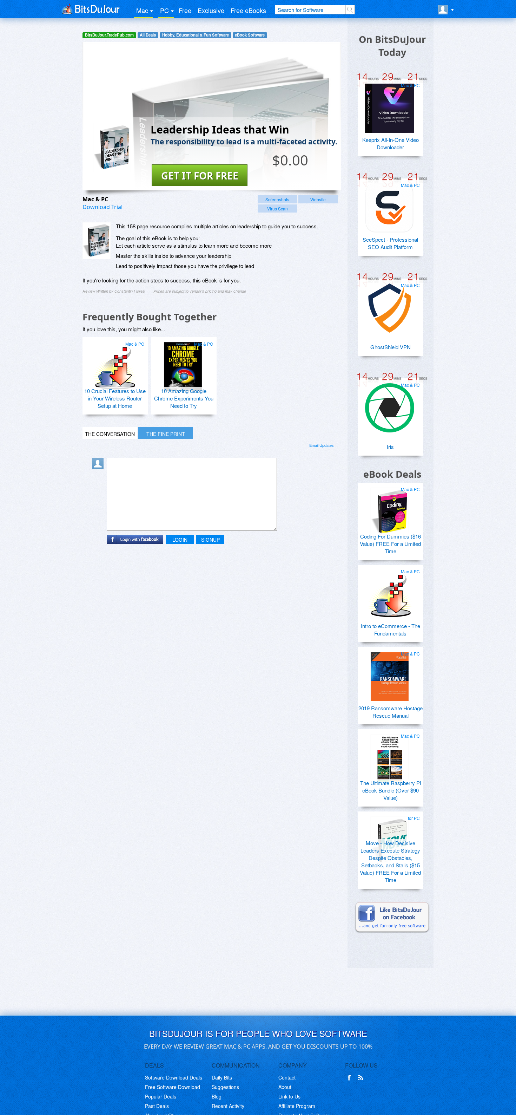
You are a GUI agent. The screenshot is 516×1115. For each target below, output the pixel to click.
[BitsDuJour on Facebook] (350, 1077)
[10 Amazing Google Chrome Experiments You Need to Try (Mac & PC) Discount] (182, 364)
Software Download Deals (173, 1077)
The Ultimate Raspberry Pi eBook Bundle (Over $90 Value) (390, 790)
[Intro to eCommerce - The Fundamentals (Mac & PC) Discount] (389, 591)
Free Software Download (172, 1086)
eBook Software (250, 35)
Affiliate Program (296, 1105)
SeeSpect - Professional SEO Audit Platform (390, 243)
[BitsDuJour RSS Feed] (362, 1077)
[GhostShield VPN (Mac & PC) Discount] (389, 305)
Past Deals (157, 1105)
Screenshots (277, 199)
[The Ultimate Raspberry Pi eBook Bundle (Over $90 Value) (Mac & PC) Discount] (389, 756)
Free (185, 10)
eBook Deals (392, 474)
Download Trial (102, 207)
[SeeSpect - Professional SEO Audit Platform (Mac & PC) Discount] (389, 205)
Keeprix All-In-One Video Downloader (390, 143)
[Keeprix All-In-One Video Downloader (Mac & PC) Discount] (389, 105)
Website (318, 199)
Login (179, 539)
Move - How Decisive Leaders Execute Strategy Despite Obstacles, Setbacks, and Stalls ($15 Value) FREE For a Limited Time (390, 861)
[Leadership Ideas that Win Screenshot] (96, 240)
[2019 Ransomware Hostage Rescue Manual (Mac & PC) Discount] (389, 674)
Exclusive (211, 10)
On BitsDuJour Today (392, 46)
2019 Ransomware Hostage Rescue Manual (390, 711)
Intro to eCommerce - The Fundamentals (390, 629)
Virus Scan (277, 208)
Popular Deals (160, 1096)
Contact (287, 1077)
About (284, 1086)
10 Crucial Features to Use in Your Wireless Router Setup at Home (115, 398)
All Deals (148, 35)
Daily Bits (222, 1077)
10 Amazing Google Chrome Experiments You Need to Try (183, 398)
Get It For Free (199, 175)
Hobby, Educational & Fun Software (195, 35)
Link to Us (289, 1096)
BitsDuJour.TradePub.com (109, 35)
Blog (216, 1096)
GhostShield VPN (390, 347)
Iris (390, 446)
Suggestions (225, 1086)
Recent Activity (228, 1105)
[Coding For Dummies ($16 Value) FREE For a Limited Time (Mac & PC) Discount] (389, 509)
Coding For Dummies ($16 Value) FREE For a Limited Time (390, 544)
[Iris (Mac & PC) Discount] (389, 405)
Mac (142, 10)
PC (164, 10)
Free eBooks (248, 10)
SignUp (210, 539)
